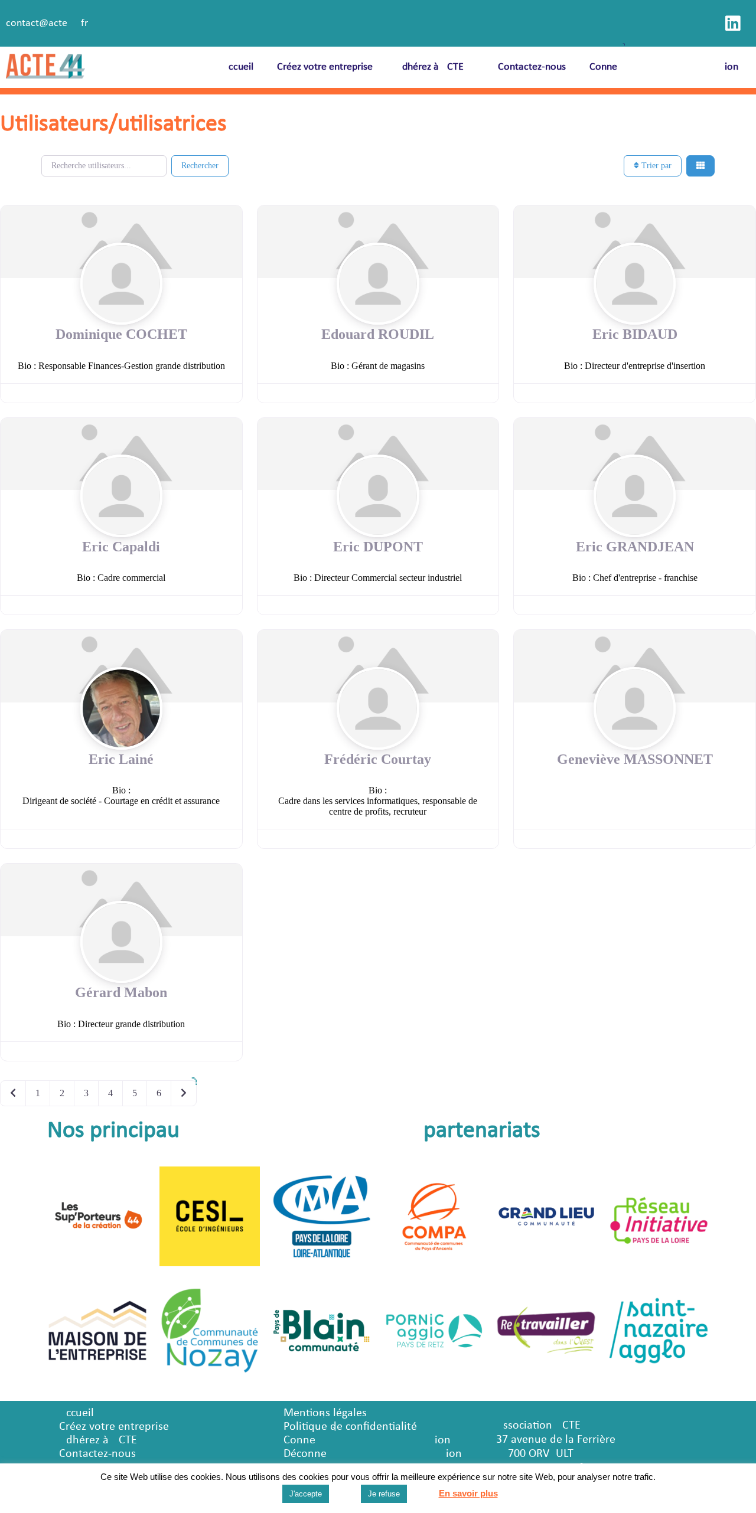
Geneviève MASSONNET (635, 759)
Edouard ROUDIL (377, 334)
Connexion (663, 67)
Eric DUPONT (378, 546)
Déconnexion (373, 1454)
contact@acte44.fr (47, 23)
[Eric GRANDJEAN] (634, 453)
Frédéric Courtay (377, 759)
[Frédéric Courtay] (378, 665)
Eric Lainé (121, 759)
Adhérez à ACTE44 (435, 67)
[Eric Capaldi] (121, 453)
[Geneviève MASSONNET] (634, 665)
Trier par (655, 165)
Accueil (238, 67)
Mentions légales (325, 1413)
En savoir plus (468, 1493)
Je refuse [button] (384, 1493)
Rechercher (200, 165)
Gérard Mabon (121, 992)
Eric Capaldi (121, 546)
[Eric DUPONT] (378, 453)
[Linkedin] (733, 23)
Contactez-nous (532, 67)
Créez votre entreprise (325, 67)
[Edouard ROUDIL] (378, 241)
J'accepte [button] (305, 1493)
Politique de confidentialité (350, 1427)
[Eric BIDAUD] (634, 241)
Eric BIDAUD (634, 334)
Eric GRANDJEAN (635, 546)
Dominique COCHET (121, 334)
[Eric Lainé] (121, 665)
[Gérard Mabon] (121, 899)
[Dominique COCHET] (121, 241)
